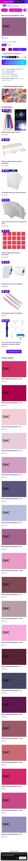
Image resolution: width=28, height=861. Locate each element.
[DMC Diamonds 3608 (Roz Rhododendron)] (14, 561)
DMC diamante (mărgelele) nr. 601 (12, 786)
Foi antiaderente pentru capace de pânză (14, 192)
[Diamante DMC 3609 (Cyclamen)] (14, 633)
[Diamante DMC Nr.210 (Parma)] (14, 465)
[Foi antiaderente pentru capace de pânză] (14, 180)
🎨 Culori (4, 10)
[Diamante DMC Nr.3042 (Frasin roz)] (14, 609)
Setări (17, 858)
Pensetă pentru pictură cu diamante (12, 313)
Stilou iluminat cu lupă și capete (11, 132)
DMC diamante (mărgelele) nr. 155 (12, 834)
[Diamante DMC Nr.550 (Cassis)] (14, 705)
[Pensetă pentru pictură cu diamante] (14, 301)
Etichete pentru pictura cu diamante (12, 284)
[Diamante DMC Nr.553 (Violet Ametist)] (14, 537)
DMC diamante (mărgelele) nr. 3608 (12, 570)
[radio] (4, 45)
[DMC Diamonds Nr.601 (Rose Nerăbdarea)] (14, 777)
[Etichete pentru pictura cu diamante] (14, 271)
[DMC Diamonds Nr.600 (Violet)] (14, 369)
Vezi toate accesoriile (14, 351)
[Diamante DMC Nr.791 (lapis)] (14, 681)
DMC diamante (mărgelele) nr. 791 (12, 690)
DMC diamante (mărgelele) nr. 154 (12, 666)
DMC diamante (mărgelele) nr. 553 (12, 546)
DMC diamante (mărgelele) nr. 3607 (12, 810)
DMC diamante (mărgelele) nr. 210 (12, 474)
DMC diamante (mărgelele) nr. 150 (12, 402)
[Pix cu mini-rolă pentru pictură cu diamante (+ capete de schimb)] (14, 330)
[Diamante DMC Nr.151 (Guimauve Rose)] (14, 417)
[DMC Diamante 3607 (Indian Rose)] (14, 801)
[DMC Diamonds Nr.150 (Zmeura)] (14, 393)
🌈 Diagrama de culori (15, 10)
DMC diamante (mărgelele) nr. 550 (12, 714)
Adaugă (20, 49)
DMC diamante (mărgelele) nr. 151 (11, 426)
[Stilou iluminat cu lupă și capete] (14, 120)
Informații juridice (14, 851)
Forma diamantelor (7, 42)
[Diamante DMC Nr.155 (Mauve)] (14, 825)
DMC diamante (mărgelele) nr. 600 (12, 379)
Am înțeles (22, 858)
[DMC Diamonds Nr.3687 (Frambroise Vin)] (14, 753)
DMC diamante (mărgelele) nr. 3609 (12, 642)
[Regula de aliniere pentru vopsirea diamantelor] (14, 149)
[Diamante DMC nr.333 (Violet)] (14, 489)
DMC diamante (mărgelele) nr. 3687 (12, 762)
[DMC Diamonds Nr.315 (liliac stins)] (14, 585)
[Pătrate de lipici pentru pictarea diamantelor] (14, 240)
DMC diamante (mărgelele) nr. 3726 (12, 738)
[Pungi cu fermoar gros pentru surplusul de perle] (14, 209)
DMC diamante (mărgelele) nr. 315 (12, 594)
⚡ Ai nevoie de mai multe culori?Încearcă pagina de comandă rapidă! (14, 62)
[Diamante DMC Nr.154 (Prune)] (14, 657)
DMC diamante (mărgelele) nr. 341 (12, 522)
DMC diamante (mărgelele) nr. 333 (12, 498)
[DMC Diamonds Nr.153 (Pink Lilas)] (14, 441)
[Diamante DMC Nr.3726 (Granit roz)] (14, 729)
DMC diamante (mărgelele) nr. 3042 (12, 618)
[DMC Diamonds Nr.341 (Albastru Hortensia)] (14, 513)
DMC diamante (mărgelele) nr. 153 (12, 450)
